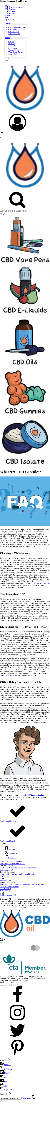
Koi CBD (12, 46)
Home (7, 5)
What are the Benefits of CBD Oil (12, 864)
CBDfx (11, 42)
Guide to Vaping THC (8, 895)
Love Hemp (12, 48)
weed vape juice (44, 583)
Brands (7, 15)
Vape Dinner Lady (15, 52)
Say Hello (3, 868)
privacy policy (5, 874)
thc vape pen (7, 675)
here (20, 791)
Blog (6, 17)
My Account (9, 20)
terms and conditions (18, 874)
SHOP (2, 214)
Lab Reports (11, 868)
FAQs (2, 878)
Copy (26, 1098)
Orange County (14, 50)
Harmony (11, 44)
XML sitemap (5, 891)
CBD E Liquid (10, 11)
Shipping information (24, 868)
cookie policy (30, 874)
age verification (5, 880)
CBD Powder (10, 9)
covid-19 (9, 870)
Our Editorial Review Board (32, 885)
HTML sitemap (5, 889)
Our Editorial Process (14, 885)
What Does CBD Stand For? (12, 862)
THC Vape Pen (10, 13)
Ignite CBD (12, 54)
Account (8, 58)
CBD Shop (9, 23)
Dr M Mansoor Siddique (35, 795)
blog (17, 887)
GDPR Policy (5, 876)
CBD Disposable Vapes (13, 7)
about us (3, 885)
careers (12, 887)
